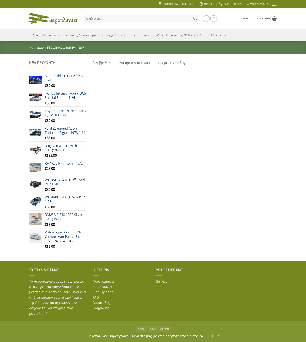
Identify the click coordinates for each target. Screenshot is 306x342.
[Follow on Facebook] (206, 18)
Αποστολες (101, 302)
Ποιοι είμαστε (103, 281)
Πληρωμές (101, 308)
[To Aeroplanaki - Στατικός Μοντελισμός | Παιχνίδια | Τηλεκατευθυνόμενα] (53, 18)
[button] (243, 18)
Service (161, 281)
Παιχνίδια (112, 35)
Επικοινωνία (102, 287)
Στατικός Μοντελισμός (81, 35)
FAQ (96, 297)
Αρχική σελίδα (36, 47)
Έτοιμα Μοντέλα (212, 35)
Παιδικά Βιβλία (138, 35)
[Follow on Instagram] (213, 18)
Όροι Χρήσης (103, 292)
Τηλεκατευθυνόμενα (43, 35)
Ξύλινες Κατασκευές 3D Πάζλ (174, 35)
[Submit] (195, 18)
